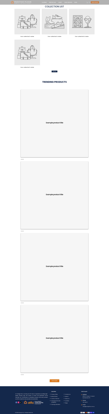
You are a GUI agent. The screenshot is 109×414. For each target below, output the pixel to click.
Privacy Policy (54, 394)
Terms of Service (55, 398)
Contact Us (67, 394)
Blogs (66, 403)
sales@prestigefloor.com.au (89, 406)
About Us (67, 398)
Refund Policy (54, 396)
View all (54, 71)
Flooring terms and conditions (55, 401)
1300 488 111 (85, 402)
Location (67, 400)
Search (66, 396)
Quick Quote (95, 2)
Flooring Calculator (55, 404)
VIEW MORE (54, 380)
